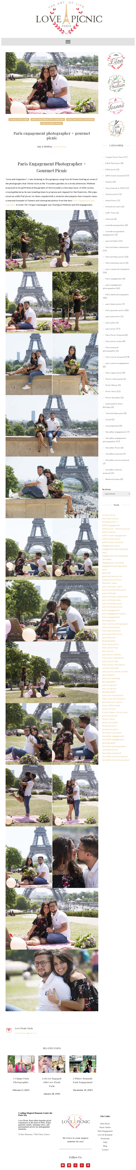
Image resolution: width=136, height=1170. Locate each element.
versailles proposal (113, 454)
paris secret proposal (112, 695)
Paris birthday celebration (117, 247)
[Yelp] (82, 1165)
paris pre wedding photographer (111, 680)
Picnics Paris (108, 719)
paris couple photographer (117, 269)
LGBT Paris (110, 213)
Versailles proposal (111, 753)
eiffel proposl (109, 532)
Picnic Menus (111, 385)
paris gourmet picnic (112, 634)
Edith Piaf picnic (112, 163)
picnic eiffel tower (111, 705)
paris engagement (111, 610)
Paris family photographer (80, 119)
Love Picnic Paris (59, 147)
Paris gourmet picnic (52, 123)
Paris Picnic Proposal (114, 335)
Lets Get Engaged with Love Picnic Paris (51, 1082)
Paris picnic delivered (113, 657)
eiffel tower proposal (115, 175)
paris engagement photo (114, 613)
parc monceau (109, 586)
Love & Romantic (105, 1135)
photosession (108, 702)
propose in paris (110, 729)
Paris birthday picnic (114, 257)
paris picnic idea (110, 661)
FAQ (105, 1142)
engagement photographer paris (115, 551)
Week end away (112, 479)
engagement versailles (113, 562)
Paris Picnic (105, 1124)
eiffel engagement (111, 525)
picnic (119, 702)
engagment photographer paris (114, 568)
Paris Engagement (105, 1131)
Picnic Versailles (112, 397)
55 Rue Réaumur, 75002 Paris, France (34, 1134)
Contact (105, 1150)
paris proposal (109, 685)
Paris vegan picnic (113, 373)
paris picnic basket (111, 654)
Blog (105, 1146)
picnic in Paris (109, 709)
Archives (106, 489)
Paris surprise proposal (113, 698)
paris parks (110, 323)
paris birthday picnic (112, 606)
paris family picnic (113, 304)
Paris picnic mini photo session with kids (113, 666)
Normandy (105, 1138)
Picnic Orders (105, 1127)
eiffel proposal (122, 528)
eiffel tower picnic (111, 538)
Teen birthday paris (114, 413)
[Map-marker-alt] (88, 1165)
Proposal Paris (109, 726)
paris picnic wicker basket (115, 671)
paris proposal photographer (109, 690)
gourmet (106, 572)
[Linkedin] (69, 1165)
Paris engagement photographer (111, 619)
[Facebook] (63, 1165)
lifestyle (106, 583)
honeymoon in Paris (112, 579)
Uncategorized (112, 426)
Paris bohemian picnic (115, 263)
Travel (108, 419)
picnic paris (122, 712)
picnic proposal (110, 715)
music (114, 583)
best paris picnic (110, 518)
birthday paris (109, 521)
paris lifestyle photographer (109, 639)
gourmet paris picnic (112, 576)
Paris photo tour (110, 647)
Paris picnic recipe (113, 341)
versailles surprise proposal (115, 760)
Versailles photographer (114, 746)
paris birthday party (112, 603)
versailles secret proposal (115, 756)
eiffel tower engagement (114, 535)
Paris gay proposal (111, 630)
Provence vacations (112, 732)
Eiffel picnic (110, 169)
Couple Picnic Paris (19, 119)
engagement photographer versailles (115, 557)
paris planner (108, 674)
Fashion (108, 182)
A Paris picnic (109, 515)
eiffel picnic (108, 528)
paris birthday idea (111, 600)
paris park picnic (112, 316)
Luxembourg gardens (115, 225)
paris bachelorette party (114, 589)
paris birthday (111, 241)
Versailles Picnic (112, 448)
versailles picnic (110, 749)
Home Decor (111, 200)
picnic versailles (110, 722)
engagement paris (111, 545)
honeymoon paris (113, 206)
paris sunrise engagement (117, 363)
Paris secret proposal (115, 357)
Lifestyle (109, 219)
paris (119, 586)
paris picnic (110, 329)
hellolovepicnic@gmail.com (26, 1033)
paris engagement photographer (48, 119)
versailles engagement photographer (113, 741)
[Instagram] (75, 1165)
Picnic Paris (110, 391)
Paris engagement (113, 279)
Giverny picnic (111, 194)
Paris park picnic (110, 644)
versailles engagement (113, 736)
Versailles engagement (115, 432)
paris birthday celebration (115, 596)
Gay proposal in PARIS (115, 188)
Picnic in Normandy (114, 379)
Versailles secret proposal (117, 460)
